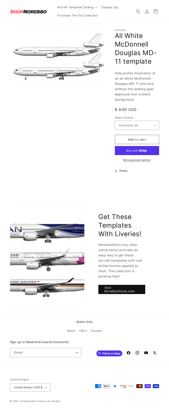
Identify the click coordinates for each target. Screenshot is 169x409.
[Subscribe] (76, 352)
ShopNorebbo (28, 401)
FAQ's (83, 330)
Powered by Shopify (48, 401)
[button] (77, 7)
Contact (96, 330)
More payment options (137, 160)
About (71, 330)
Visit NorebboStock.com (119, 289)
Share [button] (123, 170)
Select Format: (124, 117)
